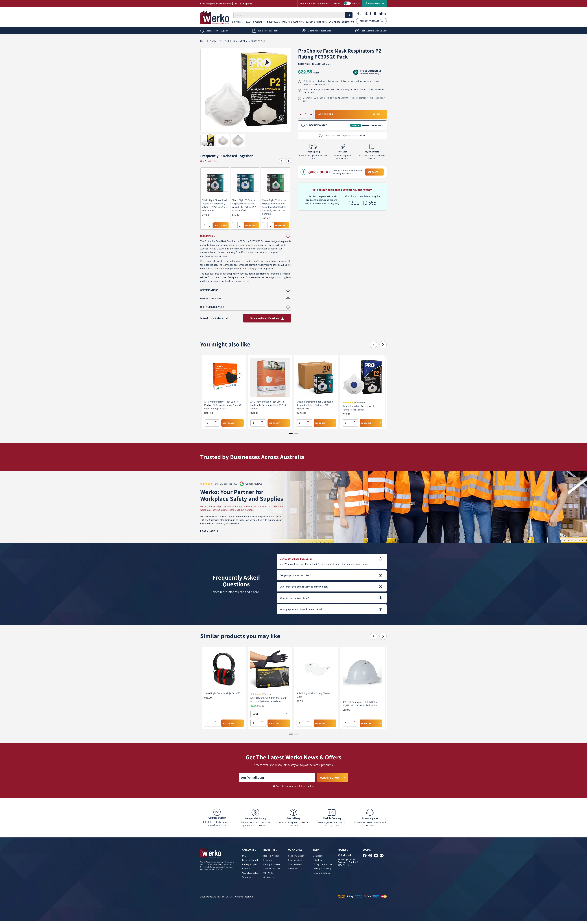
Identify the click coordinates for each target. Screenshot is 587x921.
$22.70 (347, 413)
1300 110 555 (374, 13)
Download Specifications (264, 318)
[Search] (349, 15)
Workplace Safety (250, 873)
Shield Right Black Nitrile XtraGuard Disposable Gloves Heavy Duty (268, 699)
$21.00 (346, 709)
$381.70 (208, 412)
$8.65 (253, 705)
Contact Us (348, 22)
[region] (245, 198)
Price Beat (293, 868)
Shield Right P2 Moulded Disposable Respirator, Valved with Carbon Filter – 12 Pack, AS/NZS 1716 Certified (274, 207)
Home (203, 41)
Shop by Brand (295, 864)
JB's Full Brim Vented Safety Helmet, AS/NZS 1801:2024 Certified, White (361, 703)
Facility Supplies (249, 864)
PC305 (304, 63)
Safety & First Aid (315, 22)
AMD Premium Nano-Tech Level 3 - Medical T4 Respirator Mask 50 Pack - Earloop (269, 405)
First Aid (246, 868)
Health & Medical (253, 22)
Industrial (272, 22)
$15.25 (235, 214)
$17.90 (205, 214)
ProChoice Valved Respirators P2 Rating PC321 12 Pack (359, 408)
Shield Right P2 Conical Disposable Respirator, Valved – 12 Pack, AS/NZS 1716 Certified (244, 205)
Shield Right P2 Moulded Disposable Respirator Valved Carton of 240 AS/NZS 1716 (315, 405)
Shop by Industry (296, 860)
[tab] (291, 433)
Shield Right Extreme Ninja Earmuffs (222, 693)
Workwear (247, 877)
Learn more (207, 531)
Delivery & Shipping (322, 868)
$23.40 (266, 218)
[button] (371, 19)
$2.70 (300, 701)
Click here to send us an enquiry (362, 196)
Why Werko (334, 22)
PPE (244, 855)
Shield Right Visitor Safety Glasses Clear (314, 695)
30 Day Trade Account (323, 864)
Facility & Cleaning (292, 22)
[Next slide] (288, 161)
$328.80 (301, 412)
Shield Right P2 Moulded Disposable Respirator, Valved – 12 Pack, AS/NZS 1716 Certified (214, 205)
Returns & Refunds (321, 873)
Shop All (236, 22)
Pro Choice (325, 63)
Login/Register (376, 3)
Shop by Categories (297, 855)
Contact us (318, 855)
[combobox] (293, 15)
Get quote (372, 172)
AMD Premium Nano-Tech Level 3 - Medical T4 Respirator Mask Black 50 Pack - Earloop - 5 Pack (222, 405)
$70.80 (254, 412)
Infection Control (250, 860)
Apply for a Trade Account (314, 3)
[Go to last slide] (281, 161)
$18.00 (208, 697)
